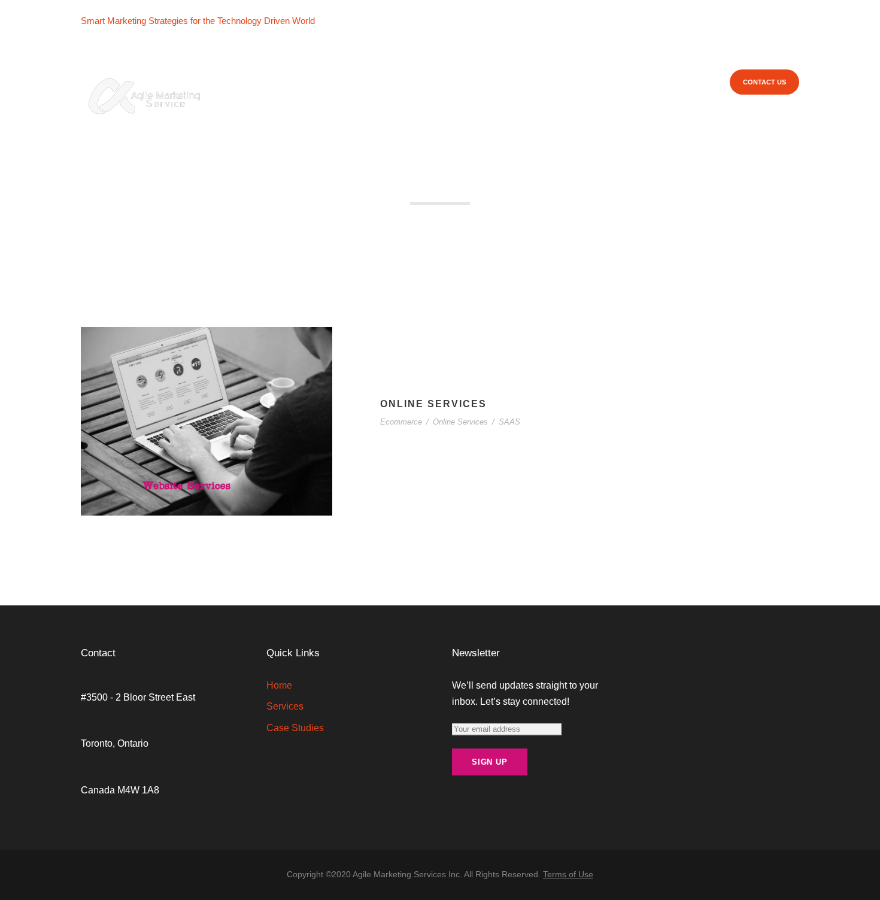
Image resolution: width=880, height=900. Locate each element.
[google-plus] (354, 21)
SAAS (509, 421)
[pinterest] (391, 21)
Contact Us (764, 82)
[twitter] (410, 21)
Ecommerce (401, 421)
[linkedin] (373, 21)
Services (413, 82)
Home (367, 82)
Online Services (433, 404)
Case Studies (493, 82)
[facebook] (335, 21)
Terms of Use (568, 874)
